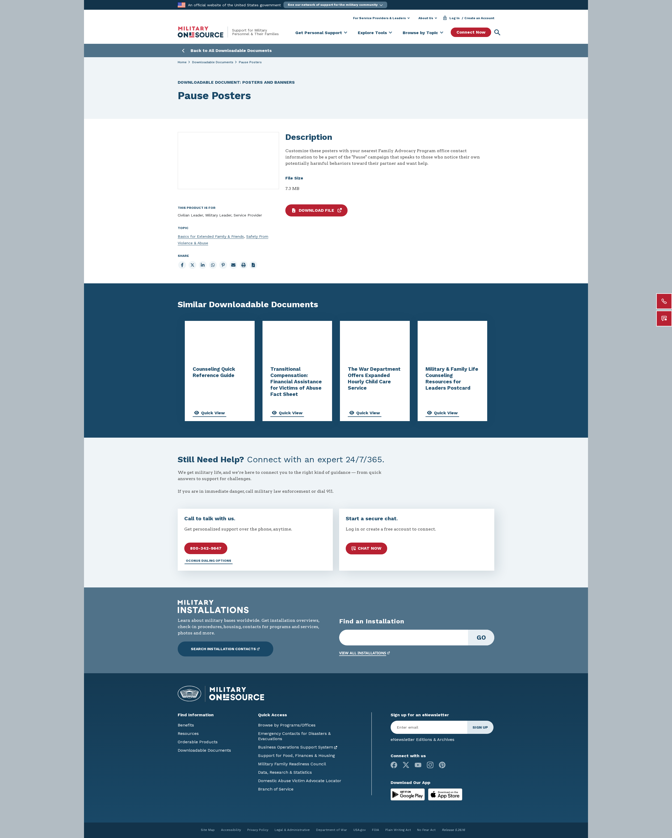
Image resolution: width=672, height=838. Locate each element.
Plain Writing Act (398, 830)
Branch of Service (275, 789)
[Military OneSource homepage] (205, 32)
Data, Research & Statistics (285, 772)
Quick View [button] (213, 412)
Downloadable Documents (212, 62)
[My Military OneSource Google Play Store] (408, 794)
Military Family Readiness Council (292, 763)
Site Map (208, 830)
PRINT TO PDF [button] (253, 265)
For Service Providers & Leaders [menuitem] (379, 18)
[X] (406, 765)
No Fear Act (426, 830)
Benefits (186, 725)
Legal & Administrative (292, 830)
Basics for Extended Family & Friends (211, 236)
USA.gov (359, 830)
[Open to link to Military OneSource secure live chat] (664, 318)
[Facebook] (394, 765)
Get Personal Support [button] (318, 32)
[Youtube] (418, 765)
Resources (188, 733)
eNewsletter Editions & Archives (422, 739)
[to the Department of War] (181, 4)
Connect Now (470, 32)
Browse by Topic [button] (420, 32)
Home (182, 62)
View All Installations (362, 652)
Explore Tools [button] (372, 32)
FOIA (375, 830)
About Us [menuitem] (425, 18)
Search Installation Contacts (223, 649)
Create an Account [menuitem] (479, 18)
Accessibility (231, 830)
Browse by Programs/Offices (287, 725)
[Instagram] (430, 765)
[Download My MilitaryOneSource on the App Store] (445, 794)
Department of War (331, 830)
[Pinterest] (442, 765)
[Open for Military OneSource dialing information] (664, 301)
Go (481, 637)
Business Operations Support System (295, 747)
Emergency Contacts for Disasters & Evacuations (294, 736)
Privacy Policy (257, 830)
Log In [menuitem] (454, 18)
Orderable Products (198, 741)
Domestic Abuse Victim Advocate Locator (299, 780)
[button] (335, 5)
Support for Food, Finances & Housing (296, 755)
